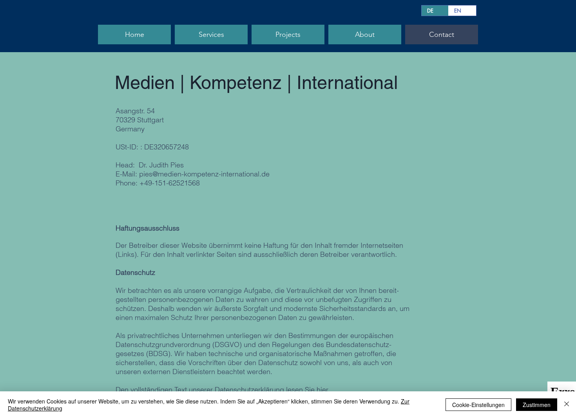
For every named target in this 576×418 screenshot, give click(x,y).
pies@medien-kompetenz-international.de (204, 173)
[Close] (566, 405)
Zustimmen (537, 405)
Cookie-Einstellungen (478, 405)
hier (322, 389)
